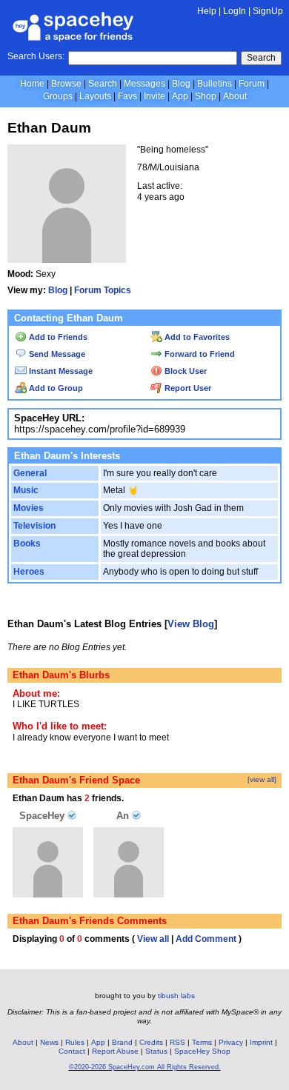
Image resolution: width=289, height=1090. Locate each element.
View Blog (190, 623)
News (49, 1042)
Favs (127, 96)
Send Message (56, 354)
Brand (122, 1042)
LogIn (234, 11)
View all (153, 939)
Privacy (231, 1042)
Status (156, 1051)
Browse (66, 83)
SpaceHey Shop (202, 1051)
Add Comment (206, 939)
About (235, 96)
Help (206, 11)
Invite (154, 96)
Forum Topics (102, 290)
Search (261, 58)
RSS (177, 1042)
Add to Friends (57, 336)
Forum (252, 83)
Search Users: (35, 56)
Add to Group (55, 388)
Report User (186, 388)
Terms (202, 1042)
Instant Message (60, 371)
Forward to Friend (198, 354)
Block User (184, 371)
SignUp (268, 11)
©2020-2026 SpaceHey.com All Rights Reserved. (145, 1067)
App (180, 96)
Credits (151, 1042)
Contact (72, 1051)
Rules (74, 1042)
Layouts (95, 96)
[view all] (262, 779)
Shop (205, 96)
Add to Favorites (196, 336)
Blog (181, 83)
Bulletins (214, 83)
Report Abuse (115, 1051)
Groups (58, 96)
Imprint (261, 1042)
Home (32, 83)
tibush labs (176, 996)
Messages (144, 83)
